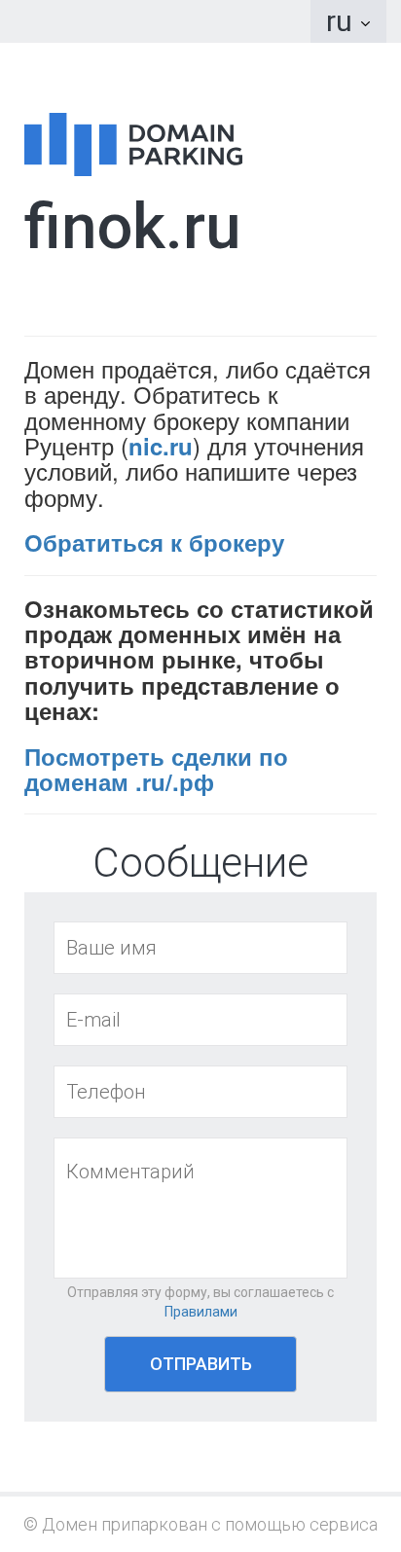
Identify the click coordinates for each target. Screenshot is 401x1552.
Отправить (201, 1363)
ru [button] (342, 21)
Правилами (200, 1311)
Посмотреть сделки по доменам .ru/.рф (156, 769)
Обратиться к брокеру (154, 542)
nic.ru (160, 445)
